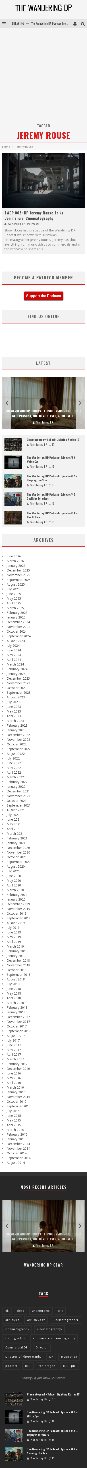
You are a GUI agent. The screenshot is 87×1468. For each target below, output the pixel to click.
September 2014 (19, 1158)
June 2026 (14, 556)
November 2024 (18, 627)
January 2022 (16, 786)
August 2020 (16, 866)
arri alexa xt (36, 1320)
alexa (20, 1311)
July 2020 (13, 871)
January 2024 (16, 674)
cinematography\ (49, 1329)
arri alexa (12, 1320)
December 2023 (18, 678)
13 (53, 522)
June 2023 (14, 706)
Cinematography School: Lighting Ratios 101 (53, 439)
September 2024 (19, 636)
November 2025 (18, 575)
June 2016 (14, 1073)
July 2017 (13, 1040)
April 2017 (14, 1054)
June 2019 (14, 932)
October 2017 (17, 1026)
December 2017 (18, 1017)
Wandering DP (16, 224)
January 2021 (16, 843)
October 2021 (17, 800)
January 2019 (16, 956)
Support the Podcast (43, 296)
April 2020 (14, 885)
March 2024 (15, 664)
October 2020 (17, 857)
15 (53, 485)
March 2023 (15, 721)
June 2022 (14, 763)
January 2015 (16, 1139)
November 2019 (18, 909)
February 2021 (17, 838)
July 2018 (13, 984)
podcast (11, 1366)
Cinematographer (66, 1320)
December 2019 (18, 904)
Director (42, 1347)
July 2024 (13, 645)
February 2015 (17, 1134)
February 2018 (17, 1007)
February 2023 (17, 725)
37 (53, 444)
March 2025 (15, 608)
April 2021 (14, 829)
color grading (15, 1338)
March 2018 (15, 1003)
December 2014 (18, 1144)
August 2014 (16, 1162)
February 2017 (17, 1064)
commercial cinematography (54, 1338)
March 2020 (15, 890)
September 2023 (19, 692)
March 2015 (15, 1130)
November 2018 (18, 965)
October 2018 (17, 970)
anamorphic (41, 1311)
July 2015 (13, 1111)
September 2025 (19, 580)
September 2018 (19, 974)
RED (28, 1366)
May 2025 (14, 598)
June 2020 (14, 876)
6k (7, 1311)
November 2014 (18, 1148)
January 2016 (16, 1092)
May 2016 (14, 1078)
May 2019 (14, 937)
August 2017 (16, 1036)
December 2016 (18, 1068)
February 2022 (17, 782)
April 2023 (14, 716)
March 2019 (15, 946)
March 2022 (15, 777)
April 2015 (14, 1125)
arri (60, 1311)
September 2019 (19, 918)
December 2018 (18, 960)
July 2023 (13, 702)
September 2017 (19, 1031)
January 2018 (16, 1012)
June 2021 (14, 819)
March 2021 (15, 833)
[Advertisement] (43, 74)
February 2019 (17, 951)
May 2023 (14, 711)
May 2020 (14, 880)
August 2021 (16, 810)
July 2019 (13, 927)
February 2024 (17, 669)
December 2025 (18, 570)
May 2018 (14, 993)
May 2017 (14, 1050)
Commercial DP (16, 1347)
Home (6, 147)
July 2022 (13, 758)
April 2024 (14, 659)
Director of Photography (23, 1357)
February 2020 (17, 894)
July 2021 (13, 815)
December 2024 (18, 622)
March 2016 (15, 1087)
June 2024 (14, 650)
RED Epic (69, 1366)
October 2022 (17, 744)
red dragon (47, 1366)
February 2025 (17, 612)
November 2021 (18, 796)
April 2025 (14, 603)
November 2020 (18, 852)
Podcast (36, 224)
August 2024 (16, 641)
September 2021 (19, 805)
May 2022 (14, 768)
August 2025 (16, 584)
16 (53, 466)
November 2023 (18, 683)
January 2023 (16, 730)
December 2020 (18, 847)
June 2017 (14, 1045)
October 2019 (17, 913)
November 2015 (18, 1097)
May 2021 (14, 824)
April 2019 (14, 941)
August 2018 (16, 979)
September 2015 (19, 1106)
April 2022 (14, 772)
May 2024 (14, 655)
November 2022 (18, 739)
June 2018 (14, 989)
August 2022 (16, 753)
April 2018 (14, 998)
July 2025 (13, 589)
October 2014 (17, 1153)
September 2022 (19, 749)
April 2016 (14, 1083)
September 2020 (19, 862)
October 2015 (17, 1101)
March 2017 (15, 1059)
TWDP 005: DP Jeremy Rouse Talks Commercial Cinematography (34, 215)
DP (51, 1357)
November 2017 (18, 1021)
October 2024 (17, 631)
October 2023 (17, 688)
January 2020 (16, 899)
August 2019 (16, 923)
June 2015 (14, 1115)
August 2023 (16, 697)
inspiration (69, 1357)
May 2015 (14, 1120)
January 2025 (16, 617)
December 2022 (18, 735)
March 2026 (15, 561)
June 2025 (14, 594)
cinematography (17, 1329)
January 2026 (16, 565)
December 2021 (18, 791)
